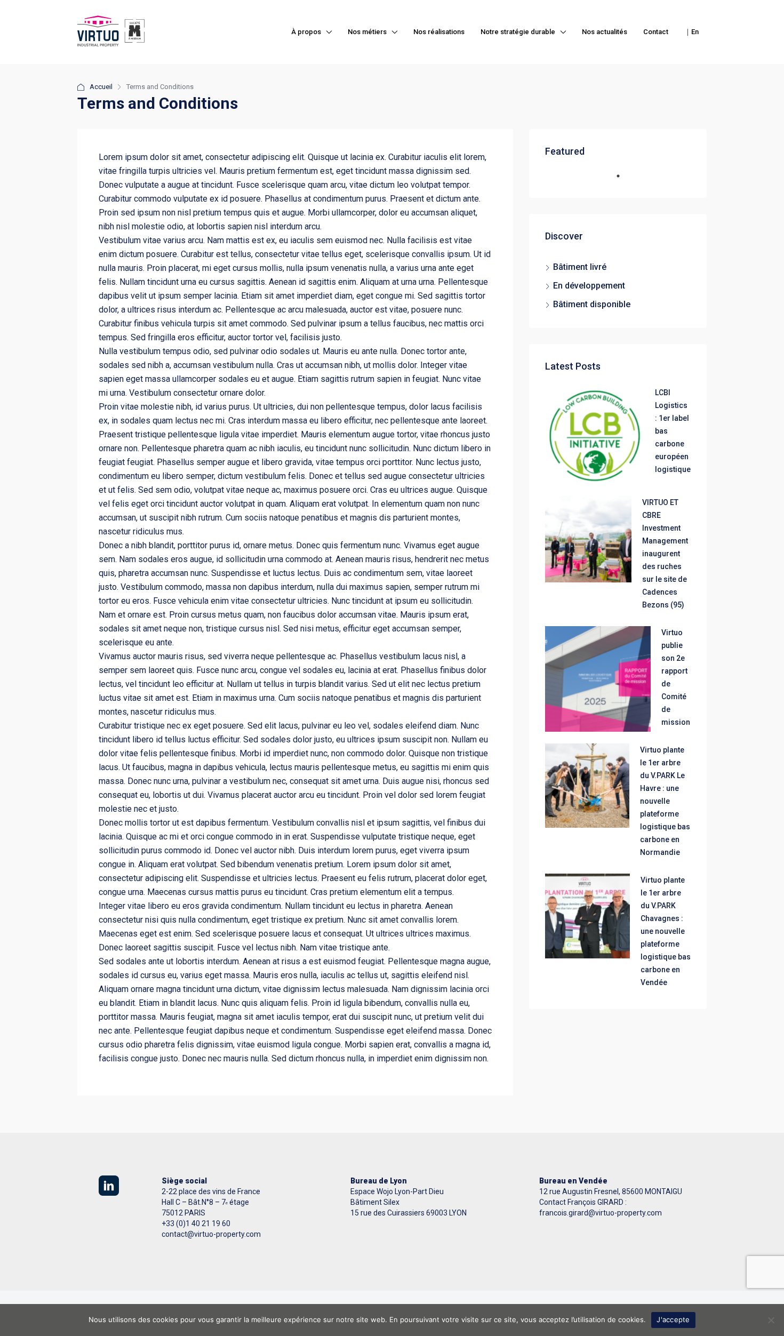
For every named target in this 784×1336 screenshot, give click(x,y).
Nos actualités (604, 32)
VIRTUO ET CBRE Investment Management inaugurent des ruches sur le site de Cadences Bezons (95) (665, 553)
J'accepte (673, 1319)
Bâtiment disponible (591, 304)
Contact (655, 32)
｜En (691, 32)
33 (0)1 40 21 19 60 (198, 1223)
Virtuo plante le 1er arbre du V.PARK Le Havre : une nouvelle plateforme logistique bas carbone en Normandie (665, 801)
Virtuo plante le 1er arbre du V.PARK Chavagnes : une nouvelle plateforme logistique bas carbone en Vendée (666, 931)
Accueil (101, 87)
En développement (589, 286)
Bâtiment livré (579, 267)
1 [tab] (623, 180)
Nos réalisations (439, 32)
